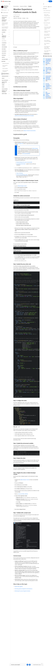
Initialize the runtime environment (47, 32)
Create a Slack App (19, 173)
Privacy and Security (5, 80)
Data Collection (4, 40)
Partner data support (5, 76)
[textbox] (5, 10)
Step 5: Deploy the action (47, 44)
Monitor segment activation (4, 66)
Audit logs (3, 38)
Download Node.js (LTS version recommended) (24, 162)
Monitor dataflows (5, 68)
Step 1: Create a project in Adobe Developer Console (47, 28)
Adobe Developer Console (22, 185)
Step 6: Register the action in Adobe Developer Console (47, 47)
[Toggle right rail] (43, 4)
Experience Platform (23, 6)
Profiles (3, 78)
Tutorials (29, 6)
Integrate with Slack (6, 73)
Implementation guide (47, 22)
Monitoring (17, 16)
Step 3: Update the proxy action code (47, 35)
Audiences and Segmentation (4, 36)
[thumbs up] (27, 664)
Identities (3, 57)
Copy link (50, 6)
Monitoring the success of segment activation (22, 590)
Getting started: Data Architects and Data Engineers (5, 23)
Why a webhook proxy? (47, 10)
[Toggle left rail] (9, 4)
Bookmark (46, 6)
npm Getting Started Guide (20, 163)
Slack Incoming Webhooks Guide (21, 174)
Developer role (20, 143)
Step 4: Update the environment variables (47, 41)
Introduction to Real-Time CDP (4, 20)
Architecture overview (47, 12)
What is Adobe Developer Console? (47, 15)
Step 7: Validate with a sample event (47, 51)
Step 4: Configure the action (47, 38)
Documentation (16, 6)
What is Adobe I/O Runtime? (47, 20)
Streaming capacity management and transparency (23, 588)
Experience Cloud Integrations (4, 91)
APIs (2, 34)
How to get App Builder (26, 153)
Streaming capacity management (5, 71)
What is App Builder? (47, 17)
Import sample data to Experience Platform (5, 27)
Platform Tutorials (5, 15)
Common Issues (46, 53)
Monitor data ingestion (19, 586)
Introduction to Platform (4, 18)
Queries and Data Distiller (4, 82)
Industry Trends (4, 93)
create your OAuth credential (23, 493)
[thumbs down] (30, 664)
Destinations (4, 55)
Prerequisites (46, 24)
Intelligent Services (5, 59)
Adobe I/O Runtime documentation (30, 130)
